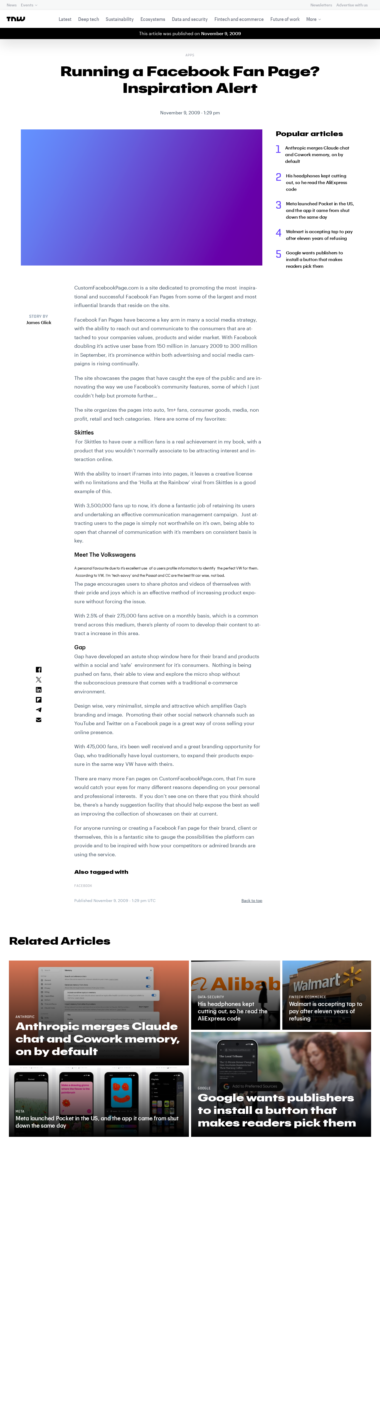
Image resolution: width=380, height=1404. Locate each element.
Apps (190, 55)
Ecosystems (152, 19)
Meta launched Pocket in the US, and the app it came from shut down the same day (320, 210)
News (11, 5)
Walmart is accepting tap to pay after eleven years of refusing (319, 235)
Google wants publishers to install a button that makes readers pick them (314, 259)
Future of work (285, 19)
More (311, 19)
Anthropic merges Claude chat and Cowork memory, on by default (317, 154)
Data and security (190, 19)
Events (27, 5)
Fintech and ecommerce (239, 19)
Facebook (83, 886)
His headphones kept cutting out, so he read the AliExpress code (316, 182)
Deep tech (88, 19)
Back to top (251, 900)
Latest (65, 19)
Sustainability (120, 19)
